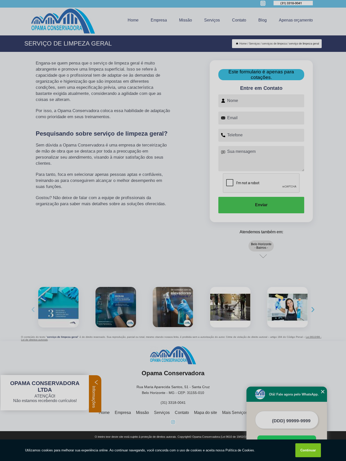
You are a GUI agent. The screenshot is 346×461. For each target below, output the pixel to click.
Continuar (308, 450)
